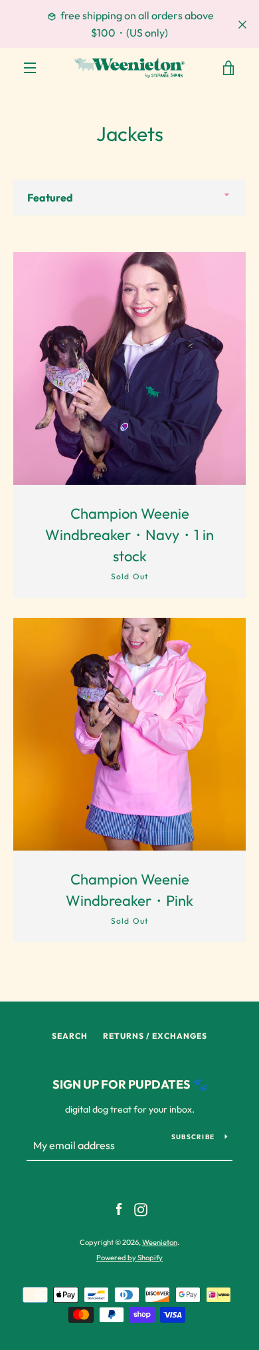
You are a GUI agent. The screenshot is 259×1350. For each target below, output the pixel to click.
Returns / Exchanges (155, 1036)
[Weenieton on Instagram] (140, 1208)
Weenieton (159, 1242)
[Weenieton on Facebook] (119, 1208)
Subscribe (193, 1137)
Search (70, 1036)
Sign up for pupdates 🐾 (129, 1084)
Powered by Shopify (129, 1257)
